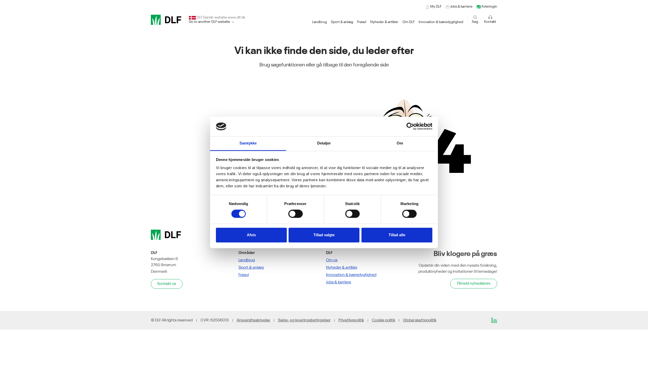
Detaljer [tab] (324, 143)
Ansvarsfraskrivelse (253, 320)
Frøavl (243, 275)
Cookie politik (383, 320)
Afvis (251, 235)
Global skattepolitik (419, 320)
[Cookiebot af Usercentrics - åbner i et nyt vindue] (410, 126)
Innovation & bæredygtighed (351, 275)
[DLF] (166, 20)
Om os (331, 260)
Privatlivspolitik (351, 320)
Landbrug (246, 260)
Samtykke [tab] (248, 143)
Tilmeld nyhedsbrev (474, 284)
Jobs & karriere (338, 282)
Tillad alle (397, 235)
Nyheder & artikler (341, 268)
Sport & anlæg (251, 268)
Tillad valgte (324, 235)
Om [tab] (400, 143)
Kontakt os (166, 284)
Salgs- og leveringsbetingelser (304, 320)
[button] (319, 22)
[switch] (295, 214)
